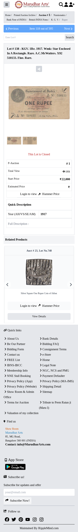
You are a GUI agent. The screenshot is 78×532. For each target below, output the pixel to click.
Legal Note (49, 365)
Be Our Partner (16, 344)
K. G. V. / (55, 19)
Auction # (44, 15)
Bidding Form (15, 349)
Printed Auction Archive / (25, 15)
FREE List (13, 360)
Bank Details (50, 338)
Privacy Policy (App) (19, 381)
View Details (39, 316)
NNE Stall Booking (19, 375)
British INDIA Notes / (39, 19)
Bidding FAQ (50, 344)
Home (46, 360)
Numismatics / (60, 15)
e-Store (46, 354)
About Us (13, 338)
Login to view (28, 194)
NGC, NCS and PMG (55, 370)
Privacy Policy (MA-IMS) (58, 381)
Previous (13, 28)
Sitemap (47, 391)
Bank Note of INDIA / (17, 19)
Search (70, 37)
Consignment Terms (54, 349)
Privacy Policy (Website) (22, 386)
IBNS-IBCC (14, 365)
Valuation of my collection (22, 413)
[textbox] (39, 440)
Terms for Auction (18, 402)
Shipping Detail (51, 386)
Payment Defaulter (53, 375)
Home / (8, 15)
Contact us (13, 354)
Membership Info (17, 370)
